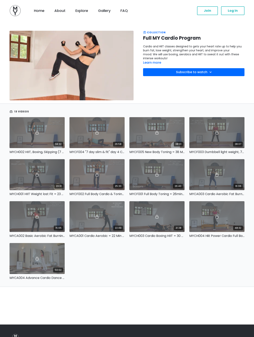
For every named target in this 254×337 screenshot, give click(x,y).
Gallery (104, 10)
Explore (81, 10)
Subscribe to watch (191, 72)
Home (39, 10)
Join (207, 10)
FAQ (124, 10)
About (59, 10)
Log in (233, 10)
